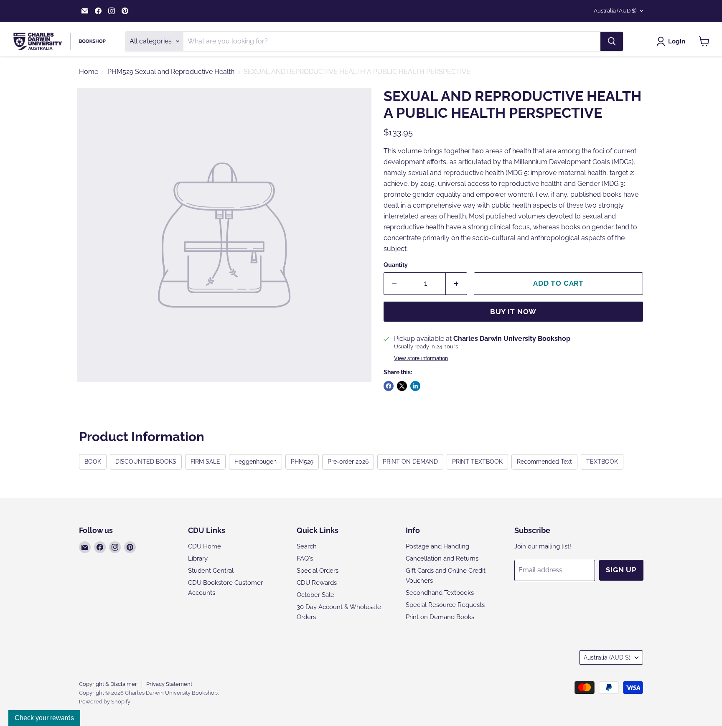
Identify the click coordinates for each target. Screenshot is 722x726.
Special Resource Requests (445, 605)
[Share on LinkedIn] (415, 386)
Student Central (211, 570)
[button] (672, 41)
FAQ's (305, 558)
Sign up (621, 570)
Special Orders (317, 570)
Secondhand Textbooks (440, 593)
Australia (615, 11)
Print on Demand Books (440, 617)
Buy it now (513, 311)
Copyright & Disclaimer (108, 684)
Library (198, 558)
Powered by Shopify (104, 701)
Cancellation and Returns (442, 558)
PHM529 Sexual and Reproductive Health (170, 72)
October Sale (315, 595)
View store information (421, 358)
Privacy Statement (169, 684)
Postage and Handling (437, 546)
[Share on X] (402, 386)
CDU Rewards (317, 582)
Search (307, 546)
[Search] (611, 41)
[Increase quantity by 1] (456, 283)
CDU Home (204, 546)
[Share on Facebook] (389, 386)
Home (88, 72)
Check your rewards (44, 717)
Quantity (396, 264)
